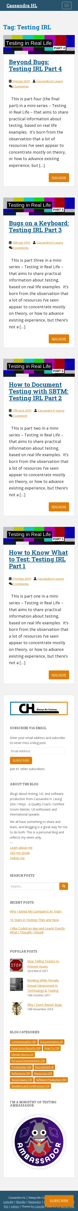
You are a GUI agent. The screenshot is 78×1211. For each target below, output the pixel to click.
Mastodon (34, 1202)
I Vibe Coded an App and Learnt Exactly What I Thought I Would (37, 930)
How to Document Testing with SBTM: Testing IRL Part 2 (38, 391)
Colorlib (39, 1206)
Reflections (20, 1073)
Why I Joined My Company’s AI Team (36, 911)
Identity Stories (22, 1054)
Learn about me (21, 848)
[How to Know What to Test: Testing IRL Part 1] (39, 536)
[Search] (63, 886)
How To (51, 1048)
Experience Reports (26, 1048)
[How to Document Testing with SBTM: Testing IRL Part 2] (39, 368)
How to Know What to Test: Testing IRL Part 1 (38, 559)
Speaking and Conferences (30, 1086)
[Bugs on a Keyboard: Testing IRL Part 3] (39, 207)
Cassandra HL (21, 5)
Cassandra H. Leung (49, 81)
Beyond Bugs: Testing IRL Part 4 (35, 65)
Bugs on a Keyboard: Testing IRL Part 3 (39, 226)
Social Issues (21, 1080)
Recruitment (44, 1067)
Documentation (51, 1042)
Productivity (21, 1067)
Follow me (17, 858)
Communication (23, 1042)
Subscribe (21, 760)
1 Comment (19, 416)
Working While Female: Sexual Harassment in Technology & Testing (43, 985)
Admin (15, 1206)
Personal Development (28, 1061)
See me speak (20, 853)
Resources (43, 1073)
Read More (59, 177)
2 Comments (20, 584)
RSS (6, 1206)
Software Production (51, 1080)
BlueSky (21, 1202)
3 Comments (20, 86)
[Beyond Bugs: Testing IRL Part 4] (39, 44)
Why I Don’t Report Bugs (44, 1005)
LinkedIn (8, 1202)
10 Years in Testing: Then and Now (34, 920)
